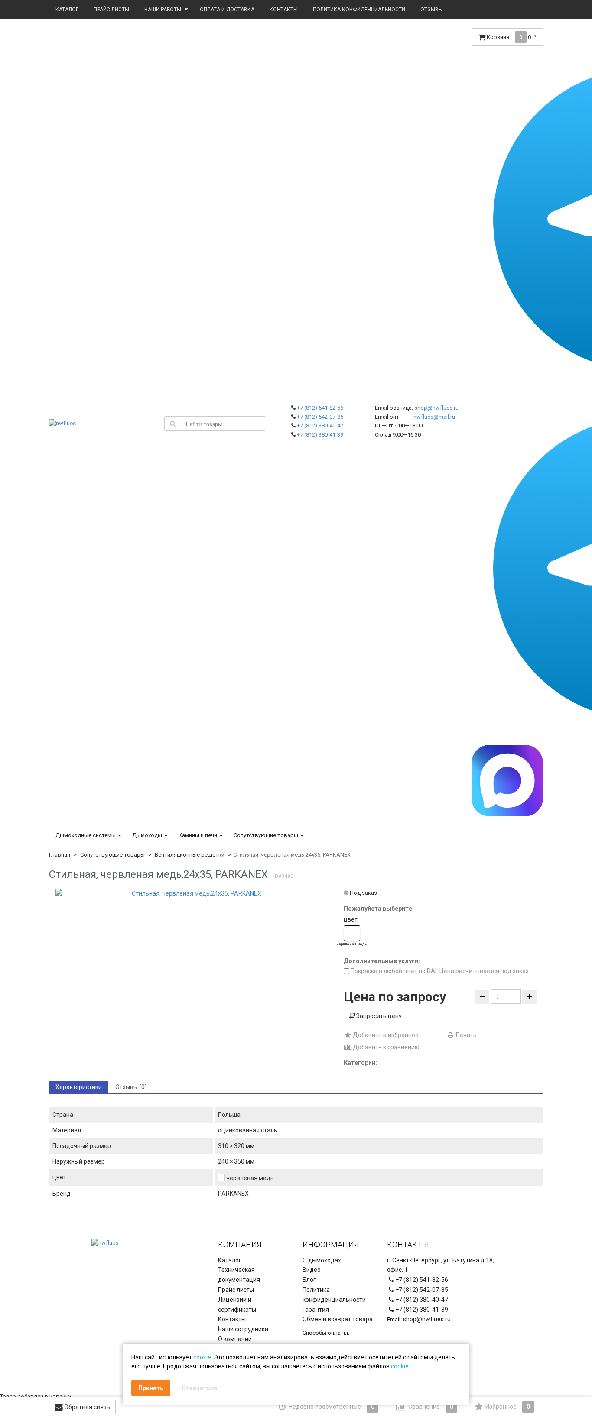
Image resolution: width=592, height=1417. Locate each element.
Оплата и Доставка (227, 9)
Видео (312, 1269)
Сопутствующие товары (266, 835)
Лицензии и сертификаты (237, 1304)
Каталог (66, 9)
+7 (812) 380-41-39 (320, 434)
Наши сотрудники (243, 1329)
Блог (309, 1279)
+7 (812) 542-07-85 (320, 417)
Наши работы (162, 9)
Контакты (284, 9)
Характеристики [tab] (78, 1087)
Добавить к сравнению (385, 1047)
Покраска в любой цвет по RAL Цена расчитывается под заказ (439, 970)
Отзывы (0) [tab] (131, 1087)
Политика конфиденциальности (359, 9)
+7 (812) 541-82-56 (320, 407)
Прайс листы (111, 9)
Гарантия (316, 1309)
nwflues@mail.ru (434, 417)
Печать (466, 1035)
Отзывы (431, 9)
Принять (150, 1388)
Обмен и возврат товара (338, 1319)
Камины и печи (198, 835)
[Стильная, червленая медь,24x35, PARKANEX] (193, 893)
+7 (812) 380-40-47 (320, 425)
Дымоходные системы (85, 835)
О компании (235, 1339)
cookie (202, 1357)
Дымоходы (147, 835)
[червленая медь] (352, 933)
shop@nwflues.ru (436, 407)
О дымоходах (322, 1260)
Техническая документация (239, 1274)
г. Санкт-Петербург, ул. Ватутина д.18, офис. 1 (440, 1265)
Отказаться (199, 1388)
